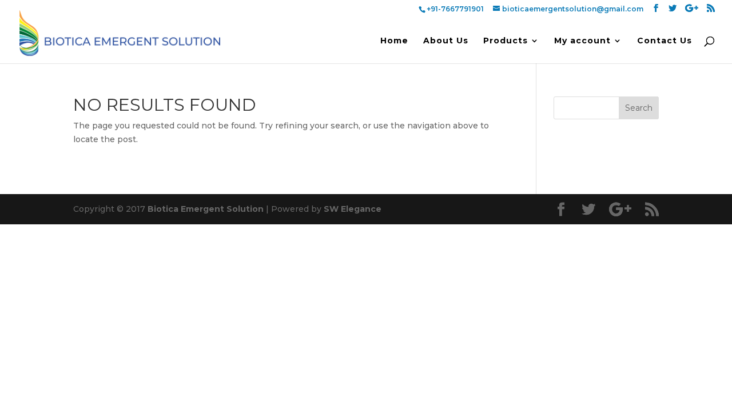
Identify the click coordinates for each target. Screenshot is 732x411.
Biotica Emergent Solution (206, 209)
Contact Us (664, 41)
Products (505, 41)
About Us (445, 41)
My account (582, 41)
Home (394, 41)
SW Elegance (352, 209)
